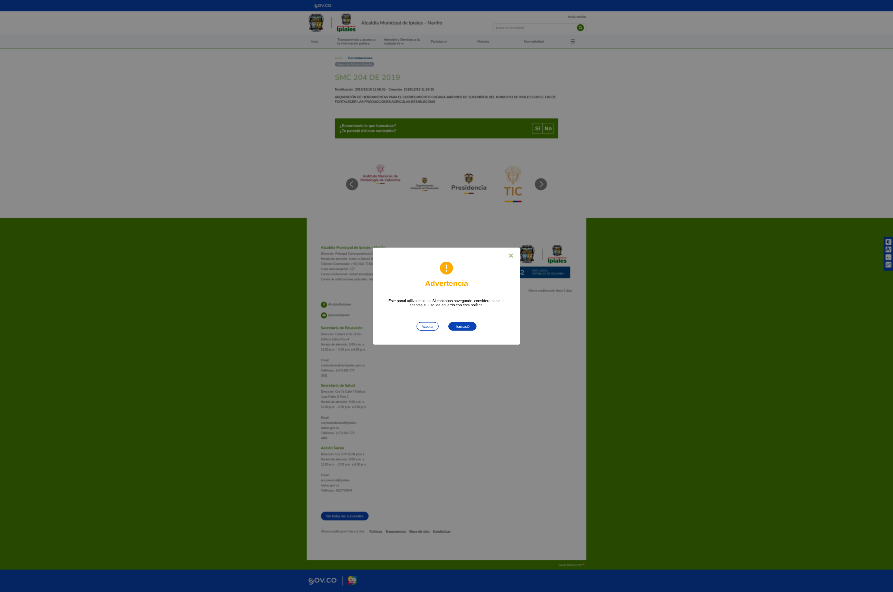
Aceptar (427, 326)
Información (462, 326)
